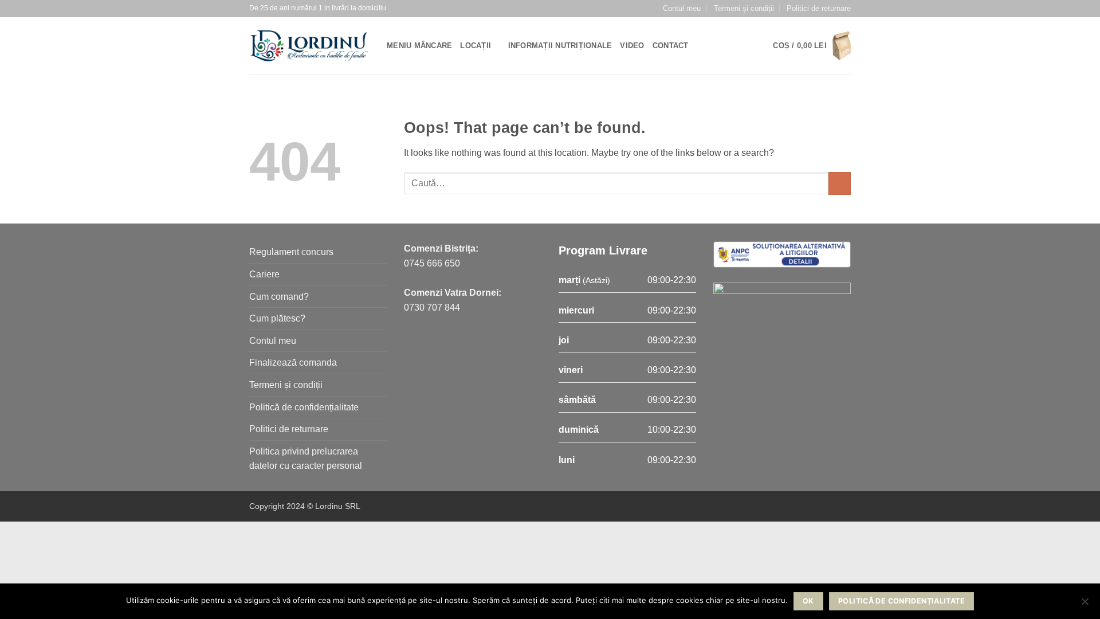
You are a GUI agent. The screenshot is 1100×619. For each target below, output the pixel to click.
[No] (1084, 605)
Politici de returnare (819, 8)
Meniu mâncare (419, 45)
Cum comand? (279, 296)
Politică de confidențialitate (304, 407)
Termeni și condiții (744, 8)
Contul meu (682, 8)
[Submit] (839, 183)
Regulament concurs (291, 252)
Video (632, 45)
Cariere (264, 274)
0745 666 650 (432, 263)
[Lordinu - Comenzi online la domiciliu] (309, 45)
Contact (671, 45)
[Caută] (701, 46)
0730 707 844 (432, 307)
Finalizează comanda (293, 362)
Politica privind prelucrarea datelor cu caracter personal (305, 458)
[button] (812, 46)
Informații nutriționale (560, 45)
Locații (475, 45)
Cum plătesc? (277, 318)
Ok (808, 601)
